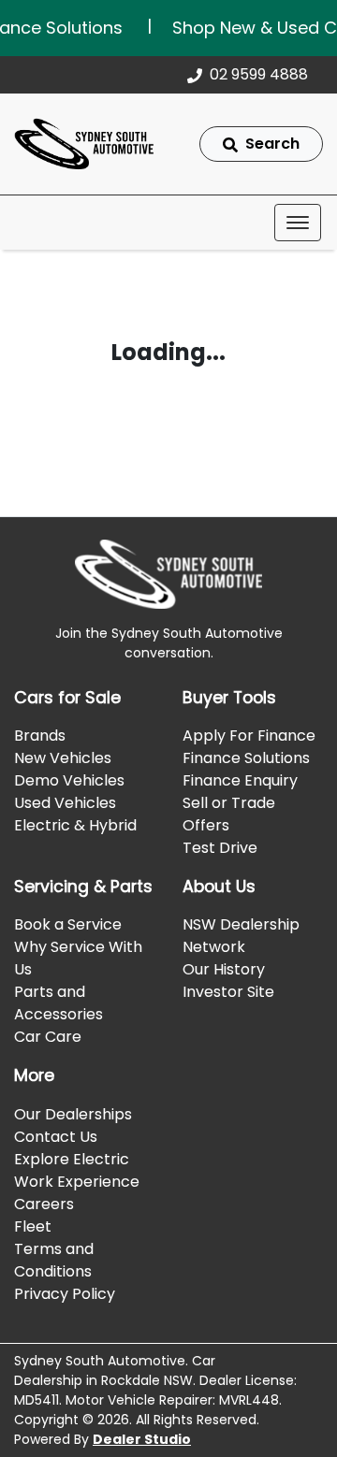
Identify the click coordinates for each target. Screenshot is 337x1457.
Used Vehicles (65, 803)
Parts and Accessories (58, 1003)
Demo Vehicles (69, 780)
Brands (40, 735)
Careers (44, 1204)
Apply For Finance (249, 735)
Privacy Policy (64, 1294)
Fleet (32, 1226)
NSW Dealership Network (241, 936)
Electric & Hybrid (75, 825)
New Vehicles (62, 758)
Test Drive (220, 847)
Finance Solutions (246, 758)
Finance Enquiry (240, 780)
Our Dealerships (73, 1114)
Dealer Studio (142, 1439)
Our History (224, 969)
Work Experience (76, 1181)
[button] (297, 222)
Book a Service (68, 924)
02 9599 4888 (259, 74)
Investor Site (228, 992)
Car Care (47, 1036)
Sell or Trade (229, 803)
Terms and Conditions (54, 1260)
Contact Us (55, 1136)
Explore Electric (71, 1159)
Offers (206, 825)
